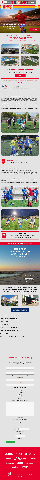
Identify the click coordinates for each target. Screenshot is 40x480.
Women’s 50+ (20, 398)
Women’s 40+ (20, 397)
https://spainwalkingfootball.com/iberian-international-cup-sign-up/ (23, 236)
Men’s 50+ (20, 394)
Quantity (17, 429)
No (20, 422)
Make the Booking (10, 441)
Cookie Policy (18, 474)
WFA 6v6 (20, 389)
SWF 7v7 (20, 390)
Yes (20, 421)
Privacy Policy (30, 474)
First (12, 375)
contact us (24, 309)
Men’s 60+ (20, 395)
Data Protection (23, 474)
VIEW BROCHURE (20, 75)
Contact (14, 474)
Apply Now (34, 29)
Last (27, 375)
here (26, 310)
